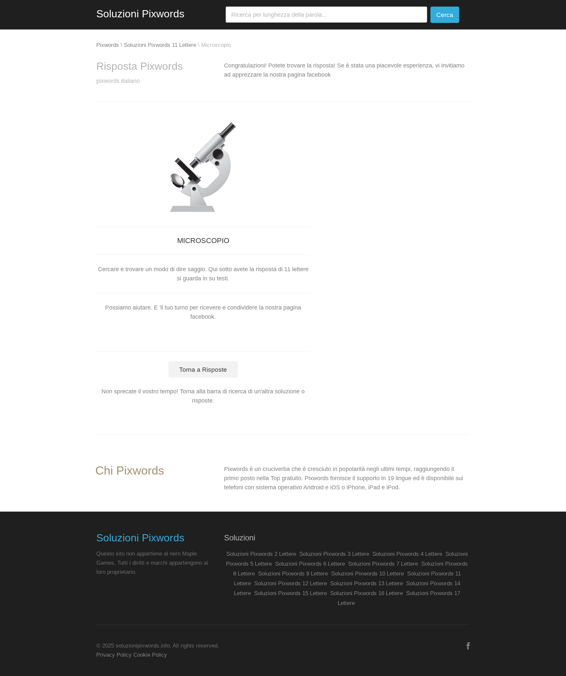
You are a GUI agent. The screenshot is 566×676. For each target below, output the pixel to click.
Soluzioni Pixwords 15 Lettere (290, 593)
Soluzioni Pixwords (140, 14)
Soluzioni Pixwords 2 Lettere (261, 554)
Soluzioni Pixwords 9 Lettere (293, 574)
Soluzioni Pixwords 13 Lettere (366, 583)
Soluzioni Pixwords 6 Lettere (310, 564)
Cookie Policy (150, 655)
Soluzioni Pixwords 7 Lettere (383, 564)
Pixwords (107, 45)
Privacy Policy (114, 655)
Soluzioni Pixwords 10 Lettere (367, 574)
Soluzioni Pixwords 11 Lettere (160, 45)
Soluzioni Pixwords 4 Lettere (407, 554)
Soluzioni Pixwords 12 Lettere (290, 583)
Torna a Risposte (203, 369)
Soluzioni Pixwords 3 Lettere (334, 554)
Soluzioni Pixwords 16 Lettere (366, 593)
